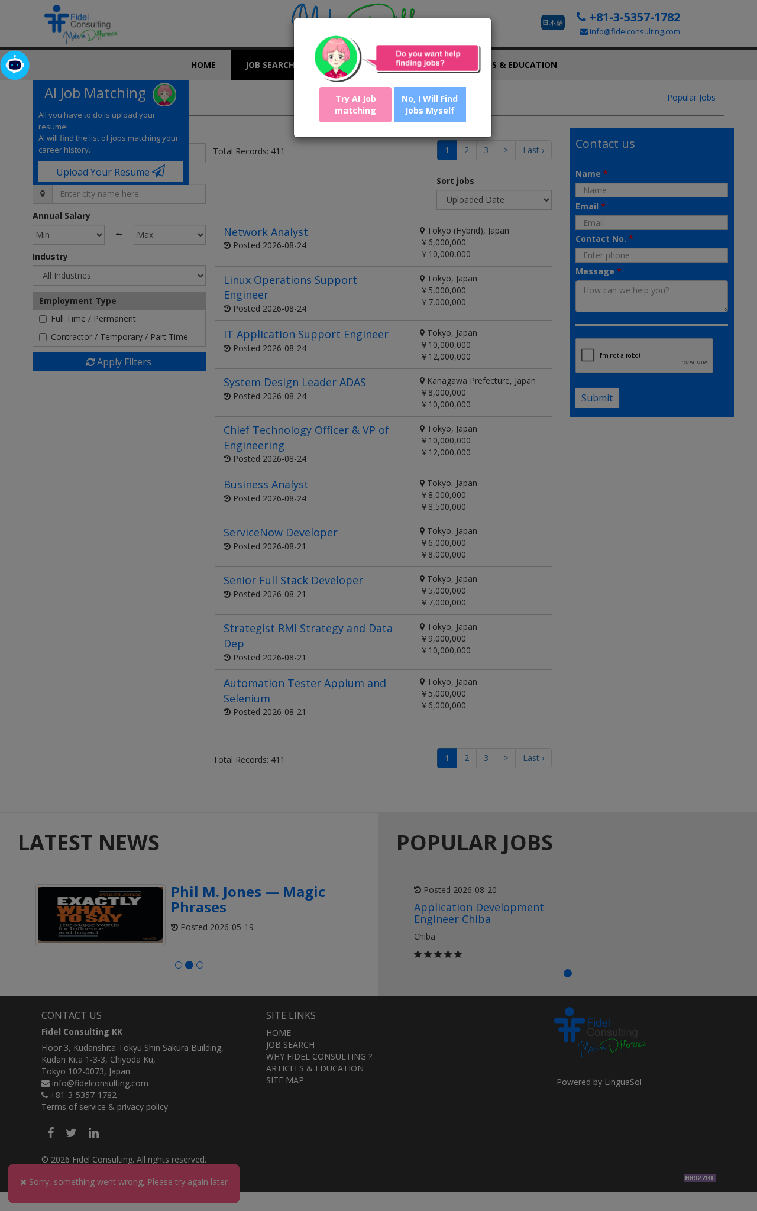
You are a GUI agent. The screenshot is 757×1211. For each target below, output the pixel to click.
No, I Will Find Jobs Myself (430, 104)
